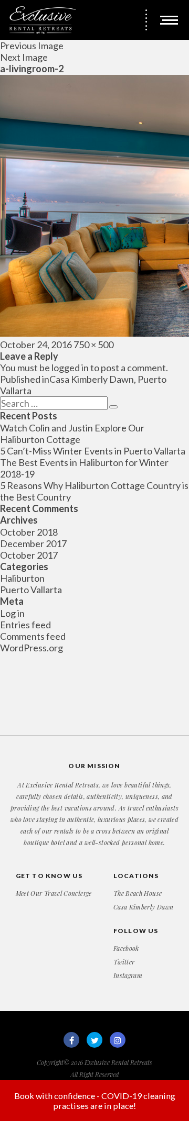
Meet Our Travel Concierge (54, 893)
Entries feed (25, 624)
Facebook (126, 948)
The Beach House (137, 893)
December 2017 (33, 543)
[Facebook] (71, 1040)
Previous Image (32, 45)
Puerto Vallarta (31, 589)
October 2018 (29, 532)
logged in (70, 367)
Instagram (127, 975)
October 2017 (29, 555)
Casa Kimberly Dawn (143, 907)
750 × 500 (93, 344)
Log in (12, 613)
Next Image (24, 57)
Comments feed (33, 636)
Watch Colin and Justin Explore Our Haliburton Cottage (72, 433)
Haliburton (22, 578)
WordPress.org (31, 647)
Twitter (124, 962)
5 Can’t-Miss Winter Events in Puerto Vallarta (92, 451)
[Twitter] (94, 1040)
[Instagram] (117, 1040)
